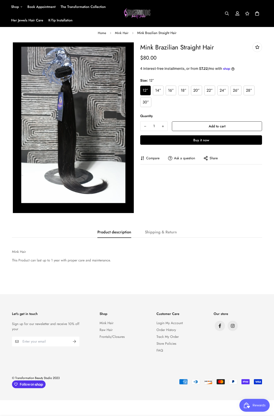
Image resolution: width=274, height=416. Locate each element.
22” (210, 90)
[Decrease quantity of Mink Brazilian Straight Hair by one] (145, 126)
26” (236, 90)
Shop (15, 6)
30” (146, 102)
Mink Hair (121, 33)
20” (196, 90)
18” (183, 90)
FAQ (159, 350)
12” (145, 90)
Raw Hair (106, 329)
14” (158, 90)
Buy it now (201, 140)
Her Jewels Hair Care (27, 20)
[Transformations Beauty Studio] (137, 13)
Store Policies (166, 343)
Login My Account (169, 323)
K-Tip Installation (60, 20)
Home (102, 33)
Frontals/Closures (112, 336)
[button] (256, 13)
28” (249, 90)
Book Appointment (41, 6)
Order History (166, 329)
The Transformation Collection (83, 6)
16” (171, 90)
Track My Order (167, 336)
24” (223, 90)
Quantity (146, 115)
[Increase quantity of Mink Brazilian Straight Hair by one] (162, 126)
